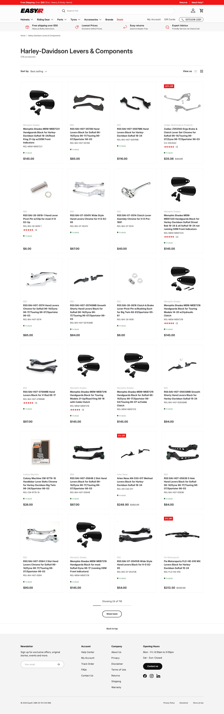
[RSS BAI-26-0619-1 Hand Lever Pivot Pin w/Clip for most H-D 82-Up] (41, 189)
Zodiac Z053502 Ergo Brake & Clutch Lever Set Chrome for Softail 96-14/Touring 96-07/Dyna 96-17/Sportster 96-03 (182, 134)
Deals (120, 19)
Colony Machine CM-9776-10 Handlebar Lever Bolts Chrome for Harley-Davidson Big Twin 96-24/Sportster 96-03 (40, 483)
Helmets (25, 19)
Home (23, 36)
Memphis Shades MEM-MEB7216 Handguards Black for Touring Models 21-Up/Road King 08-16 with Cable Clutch (88, 397)
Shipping (116, 681)
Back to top (112, 628)
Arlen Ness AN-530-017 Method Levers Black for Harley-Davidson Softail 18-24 (135, 482)
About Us (116, 652)
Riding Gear (43, 19)
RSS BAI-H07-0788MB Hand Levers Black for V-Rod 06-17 (39, 393)
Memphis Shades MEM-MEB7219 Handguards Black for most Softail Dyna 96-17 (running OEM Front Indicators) (88, 566)
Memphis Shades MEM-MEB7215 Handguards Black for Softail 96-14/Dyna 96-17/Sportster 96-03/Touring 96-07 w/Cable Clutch (135, 398)
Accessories (91, 19)
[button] (201, 10)
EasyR (29, 703)
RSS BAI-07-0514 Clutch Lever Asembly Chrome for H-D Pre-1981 (134, 219)
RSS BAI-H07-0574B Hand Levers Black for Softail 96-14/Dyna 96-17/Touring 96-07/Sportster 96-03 (85, 134)
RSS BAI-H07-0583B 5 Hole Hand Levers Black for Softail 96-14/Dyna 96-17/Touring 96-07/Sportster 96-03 (181, 483)
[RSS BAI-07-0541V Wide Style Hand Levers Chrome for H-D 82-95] (88, 189)
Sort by (25, 71)
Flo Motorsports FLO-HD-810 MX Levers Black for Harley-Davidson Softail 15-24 (182, 565)
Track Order (87, 663)
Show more (112, 614)
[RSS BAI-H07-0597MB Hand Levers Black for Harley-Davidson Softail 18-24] (135, 102)
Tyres (74, 19)
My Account (154, 19)
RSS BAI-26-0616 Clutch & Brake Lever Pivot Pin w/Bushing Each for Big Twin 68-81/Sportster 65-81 (135, 310)
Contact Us (87, 675)
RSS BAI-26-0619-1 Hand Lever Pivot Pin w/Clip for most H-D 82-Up (40, 219)
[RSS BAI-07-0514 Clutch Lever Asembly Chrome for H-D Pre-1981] (135, 189)
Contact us (152, 666)
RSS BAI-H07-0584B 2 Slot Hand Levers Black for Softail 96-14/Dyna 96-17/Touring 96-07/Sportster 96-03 (88, 483)
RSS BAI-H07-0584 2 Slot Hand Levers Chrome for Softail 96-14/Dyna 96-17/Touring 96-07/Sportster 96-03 (40, 566)
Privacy (115, 657)
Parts (60, 19)
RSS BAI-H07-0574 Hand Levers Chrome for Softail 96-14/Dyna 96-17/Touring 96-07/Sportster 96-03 (41, 310)
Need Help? (197, 2)
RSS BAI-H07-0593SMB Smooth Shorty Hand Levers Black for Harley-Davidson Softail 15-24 (182, 395)
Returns (183, 2)
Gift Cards (169, 19)
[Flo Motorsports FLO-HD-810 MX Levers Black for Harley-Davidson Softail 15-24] (182, 535)
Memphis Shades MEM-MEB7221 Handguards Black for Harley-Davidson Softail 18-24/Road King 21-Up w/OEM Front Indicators (41, 135)
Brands (109, 19)
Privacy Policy (169, 703)
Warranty (116, 687)
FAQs (84, 669)
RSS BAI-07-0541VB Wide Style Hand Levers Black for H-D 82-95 (134, 565)
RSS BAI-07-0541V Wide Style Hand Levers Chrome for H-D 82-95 (88, 219)
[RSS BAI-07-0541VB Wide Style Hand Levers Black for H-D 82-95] (135, 535)
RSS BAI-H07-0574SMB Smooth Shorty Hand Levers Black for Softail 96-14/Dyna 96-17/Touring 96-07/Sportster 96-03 (88, 312)
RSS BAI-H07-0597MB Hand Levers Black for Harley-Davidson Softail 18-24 (133, 132)
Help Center (87, 652)
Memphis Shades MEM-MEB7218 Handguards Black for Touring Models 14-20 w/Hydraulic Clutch (182, 310)
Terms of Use (118, 669)
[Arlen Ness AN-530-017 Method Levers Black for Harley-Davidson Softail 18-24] (135, 452)
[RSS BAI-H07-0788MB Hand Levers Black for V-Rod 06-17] (41, 365)
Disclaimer (117, 663)
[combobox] (117, 10)
